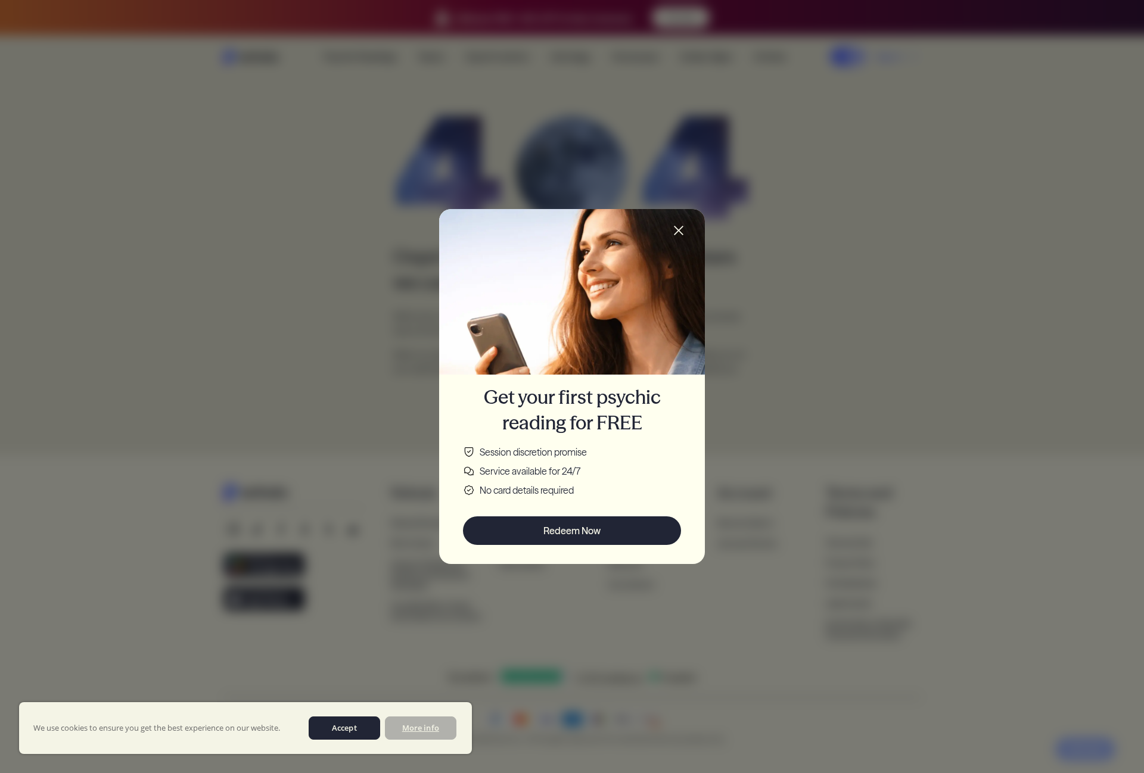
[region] (245, 728)
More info (420, 727)
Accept (344, 727)
